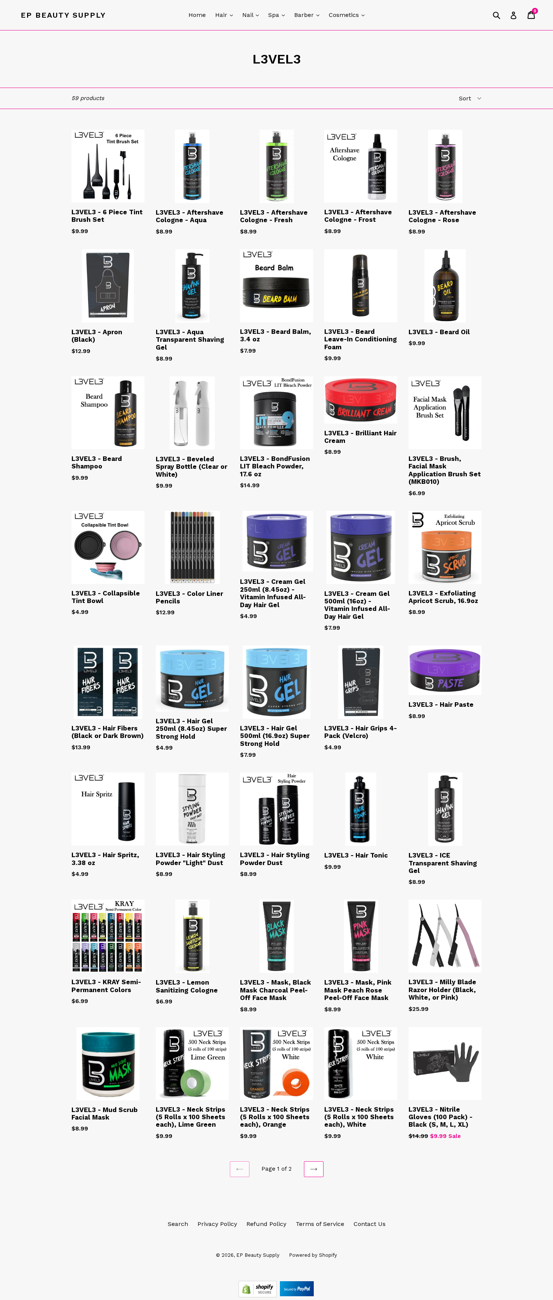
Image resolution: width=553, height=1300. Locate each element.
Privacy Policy (217, 1223)
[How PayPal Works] (297, 1295)
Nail (252, 14)
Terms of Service (320, 1223)
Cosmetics (348, 14)
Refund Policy (266, 1223)
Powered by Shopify (313, 1255)
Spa (278, 14)
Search (178, 1223)
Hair (226, 14)
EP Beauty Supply (63, 15)
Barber (308, 14)
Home (197, 14)
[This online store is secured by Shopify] (259, 1295)
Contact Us (370, 1223)
